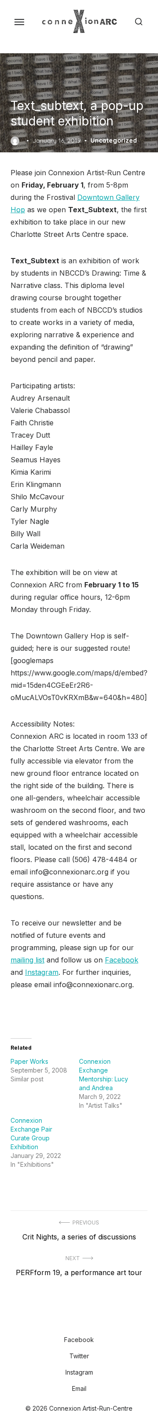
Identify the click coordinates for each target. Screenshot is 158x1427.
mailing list (27, 959)
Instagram (41, 972)
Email (79, 1388)
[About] (65, 1322)
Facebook (121, 959)
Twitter (79, 1356)
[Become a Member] (86, 1322)
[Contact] (93, 1322)
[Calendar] (79, 1322)
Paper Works (29, 1061)
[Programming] (72, 1322)
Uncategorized (113, 140)
